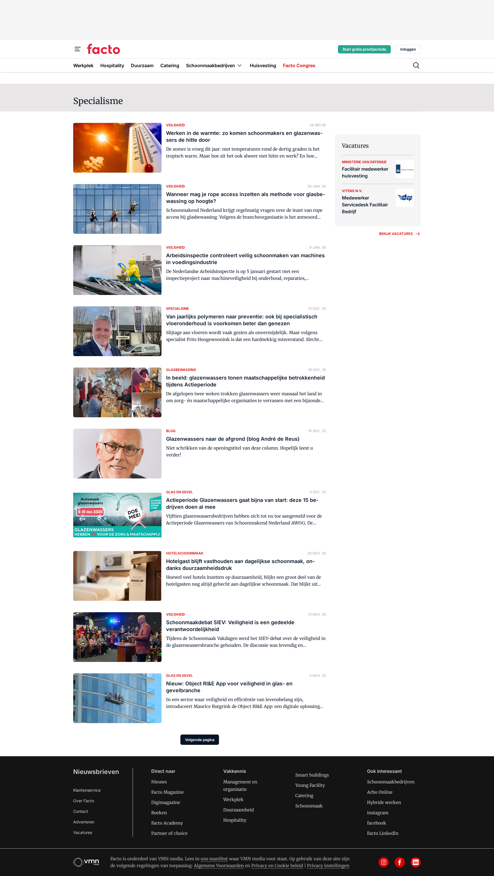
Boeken (159, 812)
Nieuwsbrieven (96, 771)
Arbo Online (380, 792)
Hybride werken (384, 802)
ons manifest (214, 858)
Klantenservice (87, 790)
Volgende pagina (199, 739)
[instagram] (384, 862)
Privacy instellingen (328, 865)
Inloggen (408, 49)
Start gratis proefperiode (364, 49)
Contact (80, 811)
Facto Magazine (167, 792)
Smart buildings (312, 775)
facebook (376, 823)
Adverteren (83, 821)
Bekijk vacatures (396, 234)
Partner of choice (169, 833)
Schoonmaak (309, 806)
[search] (416, 65)
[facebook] (400, 862)
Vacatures (82, 832)
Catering (304, 795)
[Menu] (77, 49)
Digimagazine (165, 802)
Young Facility (310, 785)
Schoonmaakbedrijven (391, 782)
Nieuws (159, 782)
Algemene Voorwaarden (219, 865)
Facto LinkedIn (383, 833)
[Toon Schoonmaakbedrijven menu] (239, 65)
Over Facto (83, 800)
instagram (378, 812)
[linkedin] (416, 862)
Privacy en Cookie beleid (277, 865)
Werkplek (233, 799)
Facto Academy (167, 823)
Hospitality (234, 820)
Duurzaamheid (238, 810)
